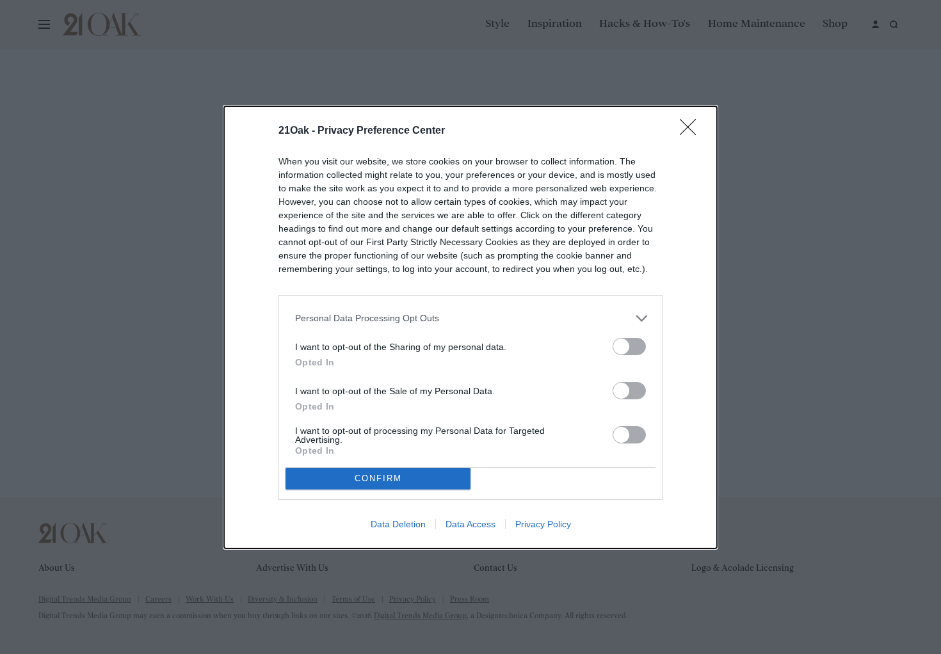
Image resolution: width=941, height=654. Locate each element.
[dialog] (470, 327)
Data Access (470, 524)
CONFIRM (378, 478)
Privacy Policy (543, 524)
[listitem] (470, 318)
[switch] (629, 346)
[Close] (692, 131)
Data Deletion (398, 524)
